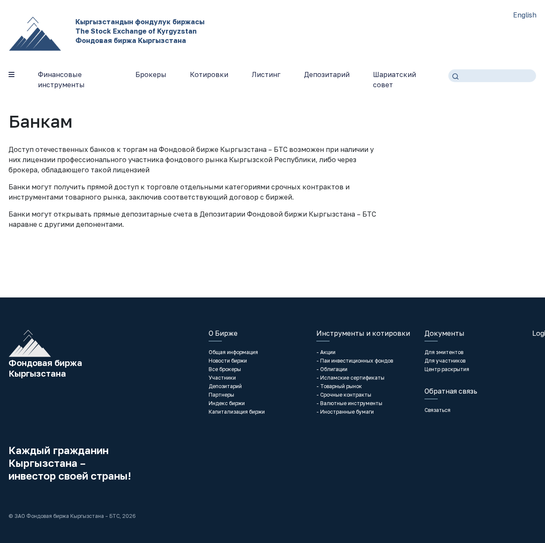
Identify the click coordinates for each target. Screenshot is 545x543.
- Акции (326, 352)
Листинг (266, 74)
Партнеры (221, 395)
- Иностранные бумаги (345, 412)
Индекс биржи (227, 403)
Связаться (437, 410)
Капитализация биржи (237, 412)
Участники (222, 377)
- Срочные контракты (343, 395)
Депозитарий (327, 74)
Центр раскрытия (447, 369)
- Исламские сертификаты (350, 377)
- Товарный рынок (339, 386)
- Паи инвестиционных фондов (354, 360)
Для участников (445, 360)
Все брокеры (225, 369)
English (524, 15)
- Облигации (331, 369)
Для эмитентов (444, 352)
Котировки (209, 74)
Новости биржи (228, 360)
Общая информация (233, 352)
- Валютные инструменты (349, 403)
